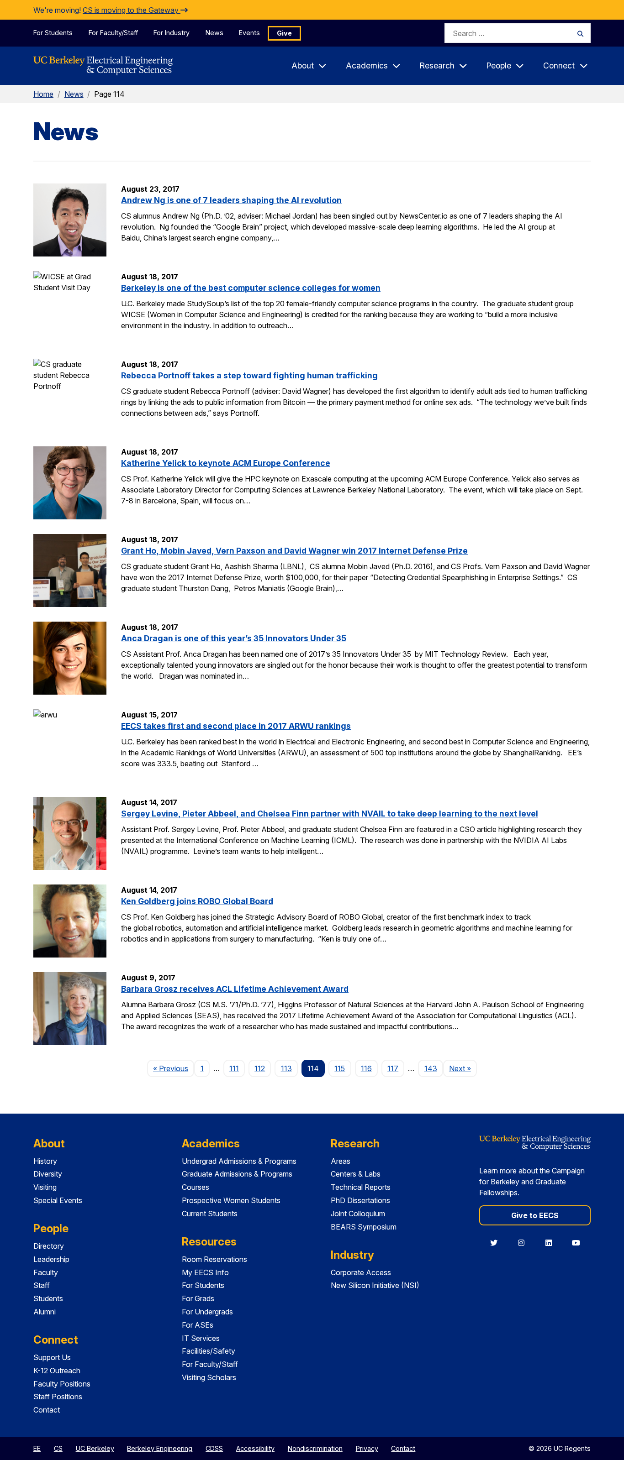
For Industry (171, 33)
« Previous (173, 1068)
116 (366, 1068)
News (214, 33)
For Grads (198, 1298)
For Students (53, 33)
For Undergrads (207, 1311)
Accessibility (255, 1448)
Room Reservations (214, 1259)
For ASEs (197, 1324)
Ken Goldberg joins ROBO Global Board (197, 901)
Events (249, 33)
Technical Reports (361, 1187)
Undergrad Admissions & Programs (239, 1161)
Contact (46, 1409)
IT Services (201, 1338)
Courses (195, 1187)
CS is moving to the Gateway (131, 10)
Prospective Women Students (231, 1200)
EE (37, 1448)
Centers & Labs (356, 1173)
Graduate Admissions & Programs (237, 1173)
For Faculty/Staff (113, 33)
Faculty (45, 1272)
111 (234, 1068)
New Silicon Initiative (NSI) (375, 1285)
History (45, 1161)
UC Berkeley (95, 1448)
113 (286, 1068)
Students (48, 1298)
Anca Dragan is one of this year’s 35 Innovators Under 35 (233, 638)
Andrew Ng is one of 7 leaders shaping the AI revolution (231, 200)
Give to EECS (535, 1215)
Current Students (210, 1213)
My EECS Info (205, 1272)
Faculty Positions (61, 1383)
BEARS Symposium (364, 1226)
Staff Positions (57, 1396)
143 (430, 1068)
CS (58, 1448)
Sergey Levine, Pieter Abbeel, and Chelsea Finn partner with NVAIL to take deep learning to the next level (329, 813)
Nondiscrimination (315, 1448)
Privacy (367, 1448)
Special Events (57, 1200)
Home (43, 94)
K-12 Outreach (56, 1370)
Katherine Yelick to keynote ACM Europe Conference (225, 463)
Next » (463, 1068)
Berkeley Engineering (159, 1448)
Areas (340, 1161)
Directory (48, 1246)
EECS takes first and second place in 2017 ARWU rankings (236, 726)
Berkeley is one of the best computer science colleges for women (251, 288)
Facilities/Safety (208, 1350)
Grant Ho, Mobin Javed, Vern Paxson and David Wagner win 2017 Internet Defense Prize (294, 550)
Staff (41, 1285)
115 (339, 1068)
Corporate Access (361, 1272)
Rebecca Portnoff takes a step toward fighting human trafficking (249, 375)
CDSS (214, 1448)
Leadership (51, 1259)
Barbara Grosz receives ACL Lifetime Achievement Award (235, 989)
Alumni (44, 1311)
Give (284, 33)
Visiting (45, 1187)
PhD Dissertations (360, 1200)
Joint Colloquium (358, 1213)
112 (259, 1068)
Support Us (52, 1357)
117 (392, 1068)
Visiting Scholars (209, 1377)
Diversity (47, 1173)
